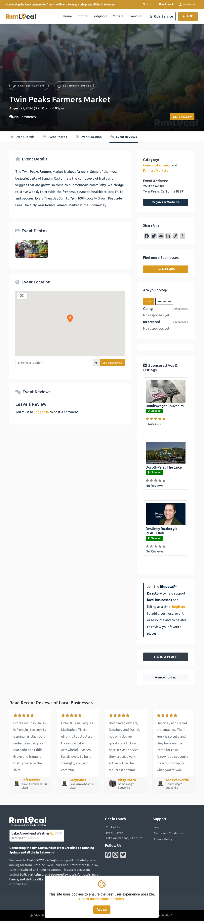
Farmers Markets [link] (31, 86)
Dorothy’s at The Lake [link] (164, 467)
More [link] (117, 16)
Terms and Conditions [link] (169, 833)
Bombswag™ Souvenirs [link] (165, 406)
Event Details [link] (24, 137)
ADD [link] (189, 16)
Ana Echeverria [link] (177, 780)
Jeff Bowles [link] (31, 780)
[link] (21, 16)
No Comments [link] (25, 117)
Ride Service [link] (163, 16)
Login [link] (157, 827)
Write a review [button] (182, 116)
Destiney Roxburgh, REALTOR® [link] (162, 531)
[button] (70, 318)
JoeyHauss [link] (78, 780)
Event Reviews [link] (126, 137)
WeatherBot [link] (32, 837)
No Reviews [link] (154, 486)
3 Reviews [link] (153, 424)
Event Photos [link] (57, 137)
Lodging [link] (99, 16)
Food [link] (81, 16)
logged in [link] (42, 412)
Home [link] (67, 16)
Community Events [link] (77, 86)
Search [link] (150, 4)
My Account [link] (189, 4)
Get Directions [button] (112, 362)
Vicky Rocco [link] (127, 780)
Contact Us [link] (113, 827)
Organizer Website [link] (166, 202)
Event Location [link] (91, 137)
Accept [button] (102, 909)
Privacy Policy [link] (163, 839)
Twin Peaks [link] (168, 4)
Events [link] (134, 16)
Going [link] (148, 301)
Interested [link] (164, 301)
